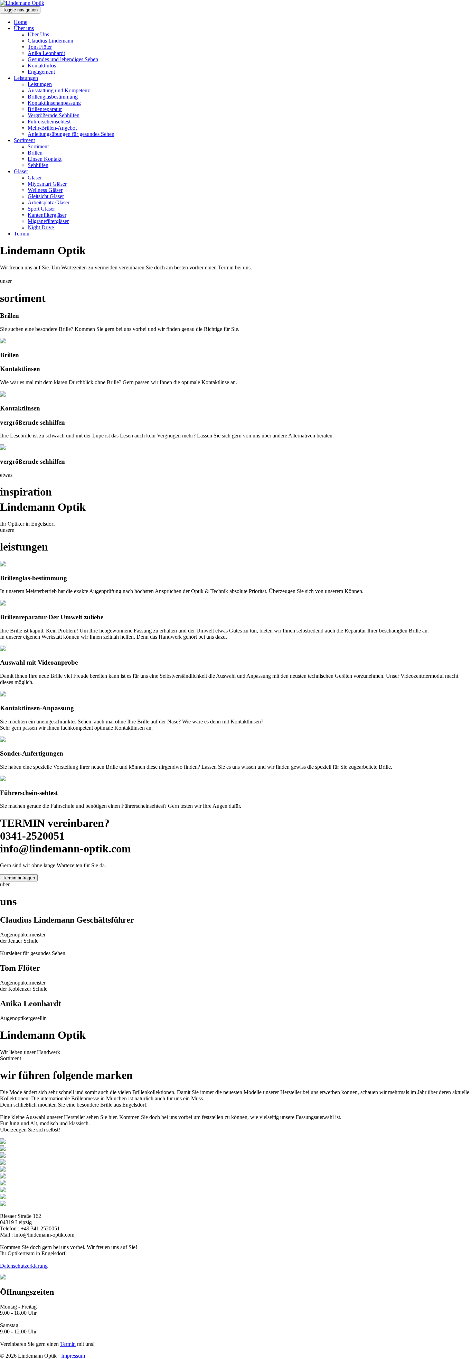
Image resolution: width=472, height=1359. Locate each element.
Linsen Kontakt (45, 159)
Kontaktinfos (42, 65)
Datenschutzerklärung (24, 1266)
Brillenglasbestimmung (53, 97)
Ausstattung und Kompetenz (59, 90)
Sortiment (24, 140)
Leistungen (26, 78)
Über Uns (38, 34)
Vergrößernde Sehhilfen (53, 115)
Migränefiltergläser (48, 221)
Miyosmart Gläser (47, 184)
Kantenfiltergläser (47, 215)
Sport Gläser (41, 209)
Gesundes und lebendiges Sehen (63, 59)
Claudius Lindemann (50, 41)
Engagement (41, 72)
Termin (21, 234)
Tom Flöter (40, 47)
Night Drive (41, 227)
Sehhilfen (38, 165)
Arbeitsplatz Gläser (48, 202)
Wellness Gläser (45, 190)
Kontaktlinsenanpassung (54, 103)
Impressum (73, 1356)
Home (20, 22)
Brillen (35, 153)
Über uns (24, 28)
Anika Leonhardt (46, 53)
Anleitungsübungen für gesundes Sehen (71, 134)
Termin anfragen (19, 877)
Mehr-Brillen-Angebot (52, 128)
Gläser (21, 171)
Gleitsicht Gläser (46, 196)
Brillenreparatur (45, 109)
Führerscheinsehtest (49, 121)
